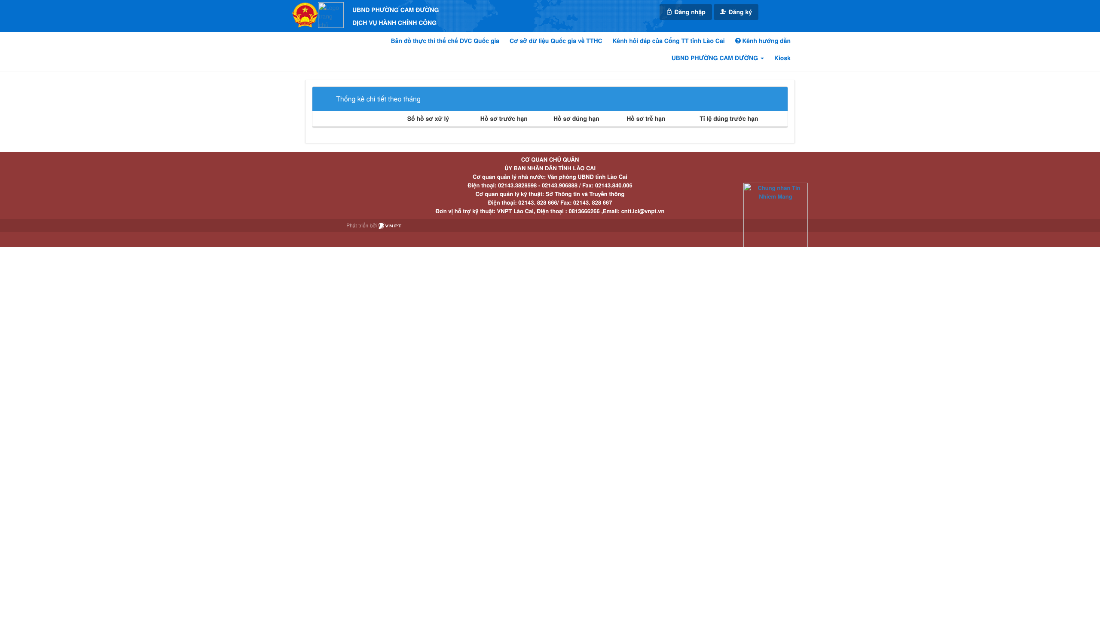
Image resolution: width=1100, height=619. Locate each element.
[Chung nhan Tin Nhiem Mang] (775, 214)
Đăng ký (739, 12)
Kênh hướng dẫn (766, 41)
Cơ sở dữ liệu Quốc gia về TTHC (556, 41)
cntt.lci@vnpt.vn (643, 211)
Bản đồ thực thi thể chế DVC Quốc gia (445, 41)
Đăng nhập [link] (689, 12)
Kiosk (782, 58)
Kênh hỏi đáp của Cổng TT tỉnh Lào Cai (669, 41)
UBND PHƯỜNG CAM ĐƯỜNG (716, 58)
